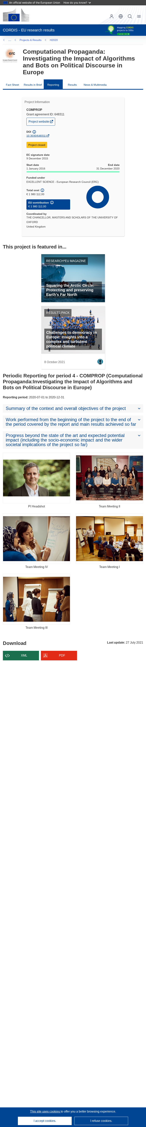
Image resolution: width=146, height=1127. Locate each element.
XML (24, 655)
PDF (62, 655)
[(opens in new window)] (16, 14)
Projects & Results (30, 40)
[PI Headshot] (36, 478)
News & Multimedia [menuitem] (95, 84)
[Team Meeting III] (36, 599)
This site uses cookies (45, 1111)
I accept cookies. (45, 1120)
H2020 (54, 40)
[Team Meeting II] (109, 478)
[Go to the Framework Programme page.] (10, 55)
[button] (121, 16)
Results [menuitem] (72, 84)
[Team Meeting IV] (36, 538)
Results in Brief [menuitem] (33, 84)
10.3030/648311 (36, 135)
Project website (39, 122)
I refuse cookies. (101, 1120)
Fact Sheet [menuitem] (12, 84)
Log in (111, 16)
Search (130, 16)
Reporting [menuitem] (53, 84)
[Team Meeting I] (109, 538)
